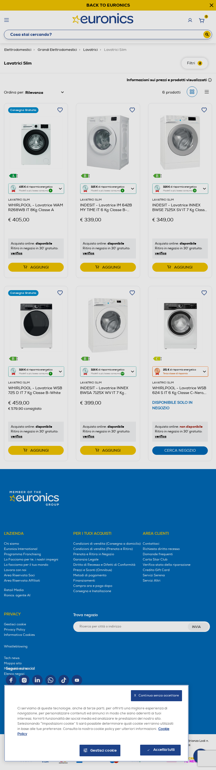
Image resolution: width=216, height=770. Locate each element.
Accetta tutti (164, 750)
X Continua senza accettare (156, 696)
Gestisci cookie (103, 750)
